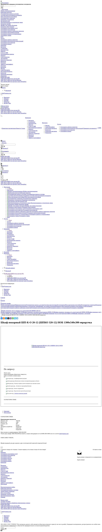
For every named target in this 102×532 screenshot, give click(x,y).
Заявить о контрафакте (7, 482)
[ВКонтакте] (2, 318)
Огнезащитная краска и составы (9, 490)
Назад (10, 188)
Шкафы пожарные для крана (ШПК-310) (12, 312)
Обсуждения (7, 412)
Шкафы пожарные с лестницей (81, 313)
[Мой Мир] (6, 318)
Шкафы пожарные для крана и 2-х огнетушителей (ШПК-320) (71, 312)
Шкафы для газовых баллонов (47, 306)
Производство (4, 468)
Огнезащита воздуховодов (8, 455)
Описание (6, 411)
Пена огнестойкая (5, 493)
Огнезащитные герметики (88, 305)
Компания (10, 231)
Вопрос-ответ (4, 500)
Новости (3, 469)
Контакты (9, 256)
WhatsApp (6, 101)
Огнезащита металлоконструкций (40, 307)
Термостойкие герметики (7, 491)
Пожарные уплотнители (7, 494)
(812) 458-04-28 (13, 81)
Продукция (10, 190)
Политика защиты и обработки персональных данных (15, 503)
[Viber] (10, 318)
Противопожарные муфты (8, 487)
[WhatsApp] (13, 318)
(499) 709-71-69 (11, 80)
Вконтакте (6, 97)
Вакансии (3, 480)
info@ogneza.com (6, 93)
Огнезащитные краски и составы (35, 305)
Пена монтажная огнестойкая (73, 305)
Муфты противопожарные (8, 305)
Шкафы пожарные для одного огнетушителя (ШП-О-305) (29, 313)
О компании (4, 467)
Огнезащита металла (6, 458)
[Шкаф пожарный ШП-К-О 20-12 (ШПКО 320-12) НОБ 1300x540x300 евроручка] (49, 346)
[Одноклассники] (4, 318)
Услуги (9, 221)
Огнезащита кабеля (6, 456)
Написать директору (6, 478)
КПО (82, 307)
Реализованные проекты (7, 472)
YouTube (6, 100)
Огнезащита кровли (6, 461)
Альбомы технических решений (20, 393)
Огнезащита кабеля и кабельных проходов (19, 307)
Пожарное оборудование (62, 306)
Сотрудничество (5, 475)
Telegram (6, 99)
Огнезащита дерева (75, 307)
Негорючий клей (12, 306)
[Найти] (2, 8)
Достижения (4, 477)
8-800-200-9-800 (5, 77)
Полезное (3, 481)
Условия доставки (5, 501)
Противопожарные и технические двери (28, 306)
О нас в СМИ (4, 471)
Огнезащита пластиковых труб (77, 306)
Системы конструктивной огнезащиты (54, 305)
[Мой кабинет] (1, 164)
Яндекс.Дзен (7, 103)
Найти (2, 529)
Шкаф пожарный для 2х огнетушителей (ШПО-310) (59, 313)
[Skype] (15, 318)
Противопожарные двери (8, 495)
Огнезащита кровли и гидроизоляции (60, 307)
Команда (3, 474)
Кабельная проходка (20, 305)
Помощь (3, 497)
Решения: (3, 452)
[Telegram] (17, 318)
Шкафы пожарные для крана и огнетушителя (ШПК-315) (38, 312)
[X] (8, 318)
